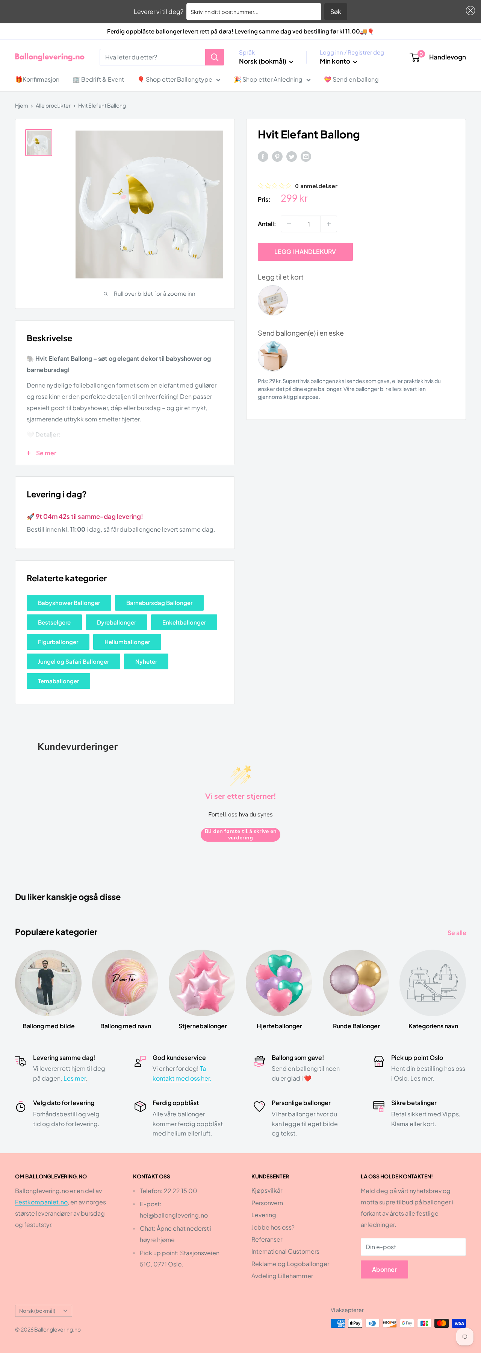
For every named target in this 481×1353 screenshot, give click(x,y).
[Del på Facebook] (263, 156)
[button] (469, 10)
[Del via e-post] (306, 156)
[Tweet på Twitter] (291, 156)
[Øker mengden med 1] (329, 224)
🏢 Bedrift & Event (98, 79)
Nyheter (146, 661)
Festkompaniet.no (41, 1202)
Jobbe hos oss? (273, 1227)
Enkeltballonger (184, 622)
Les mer (75, 1078)
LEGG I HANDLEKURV (305, 251)
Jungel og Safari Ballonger (73, 661)
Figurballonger (58, 641)
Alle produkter (53, 105)
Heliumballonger (127, 641)
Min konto (335, 61)
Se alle (457, 932)
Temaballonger (58, 680)
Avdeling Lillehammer (282, 1276)
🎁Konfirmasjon (37, 79)
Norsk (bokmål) (37, 1310)
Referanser (266, 1239)
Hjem (21, 105)
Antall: (267, 224)
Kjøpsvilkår (266, 1190)
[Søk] (214, 57)
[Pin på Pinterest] (277, 156)
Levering (263, 1215)
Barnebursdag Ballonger (159, 602)
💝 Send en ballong (351, 79)
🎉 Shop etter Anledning (268, 79)
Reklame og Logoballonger (290, 1264)
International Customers (285, 1251)
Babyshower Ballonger (69, 602)
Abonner (384, 1269)
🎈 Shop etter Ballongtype (174, 79)
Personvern (267, 1203)
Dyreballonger (116, 622)
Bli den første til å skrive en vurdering (241, 835)
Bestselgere (54, 622)
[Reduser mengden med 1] (289, 224)
